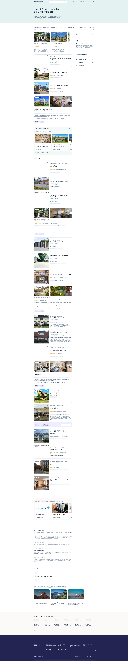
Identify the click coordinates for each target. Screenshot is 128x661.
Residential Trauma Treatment (63, 649)
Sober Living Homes (49, 646)
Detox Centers (48, 644)
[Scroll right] (93, 27)
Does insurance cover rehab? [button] (81, 56)
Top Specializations (61, 640)
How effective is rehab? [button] (80, 65)
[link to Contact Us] (83, 650)
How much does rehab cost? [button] (81, 59)
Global (50, 131)
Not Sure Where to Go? (38, 640)
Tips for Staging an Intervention (75, 646)
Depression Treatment (61, 644)
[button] (41, 29)
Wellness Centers (48, 649)
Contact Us (85, 646)
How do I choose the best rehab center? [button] (83, 68)
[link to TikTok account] (90, 650)
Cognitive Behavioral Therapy (51, 645)
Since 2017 (89, 45)
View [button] (36, 121)
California (42, 131)
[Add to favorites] (48, 56)
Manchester (41, 158)
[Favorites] (93, 1)
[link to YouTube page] (88, 650)
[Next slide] (70, 42)
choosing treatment (50, 537)
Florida (46, 131)
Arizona (35, 600)
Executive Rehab (60, 645)
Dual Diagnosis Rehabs (62, 648)
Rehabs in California (37, 644)
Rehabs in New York (37, 645)
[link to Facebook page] (95, 650)
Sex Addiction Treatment (62, 650)
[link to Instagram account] (93, 650)
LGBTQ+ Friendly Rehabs (50, 648)
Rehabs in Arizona (37, 648)
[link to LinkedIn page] (86, 650)
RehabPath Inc (77, 656)
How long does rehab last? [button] (80, 62)
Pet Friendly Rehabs (49, 650)
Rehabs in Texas (36, 646)
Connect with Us (86, 649)
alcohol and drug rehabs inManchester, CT (41, 16)
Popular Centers (49, 640)
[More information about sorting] (93, 29)
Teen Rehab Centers (61, 646)
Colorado (53, 600)
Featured (37, 131)
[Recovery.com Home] (38, 1)
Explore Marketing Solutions (88, 644)
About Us (85, 645)
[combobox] (58, 2)
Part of (39, 110)
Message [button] (42, 121)
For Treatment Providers (88, 640)
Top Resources (73, 640)
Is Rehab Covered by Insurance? (75, 645)
